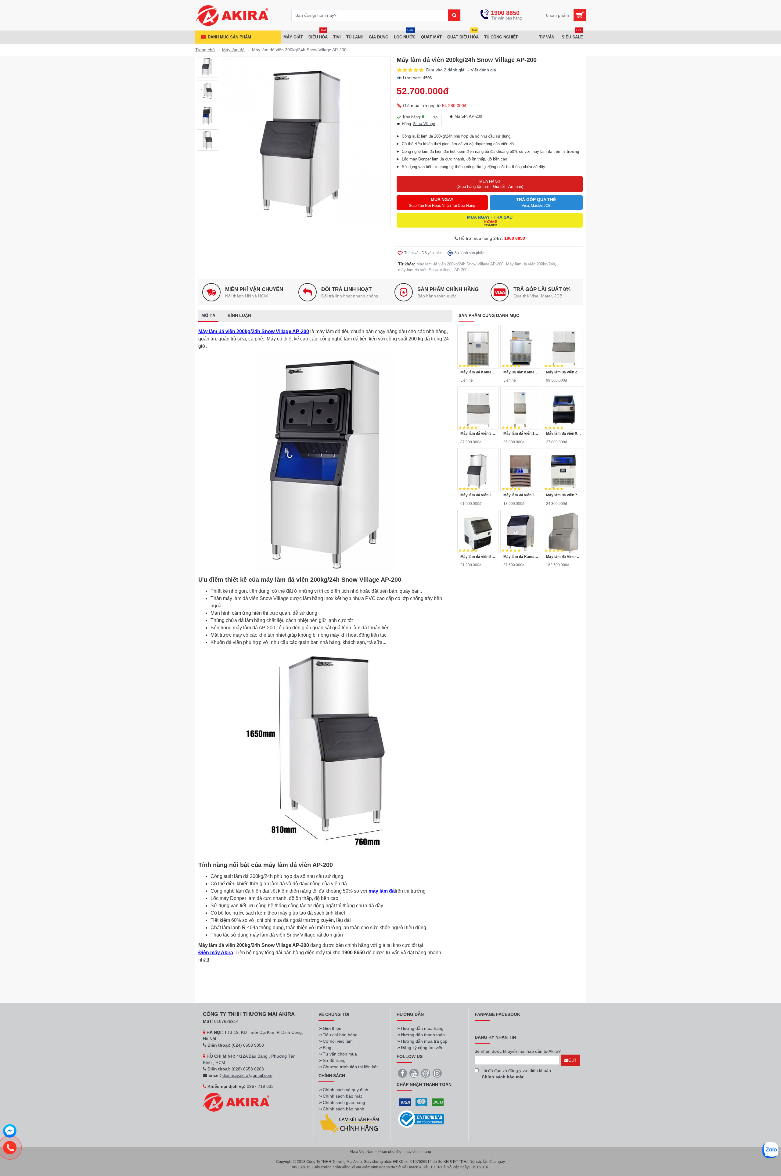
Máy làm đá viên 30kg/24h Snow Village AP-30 (520, 495)
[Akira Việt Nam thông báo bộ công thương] (421, 1119)
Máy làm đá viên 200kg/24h (530, 264)
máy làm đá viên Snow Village (425, 270)
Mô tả (208, 315)
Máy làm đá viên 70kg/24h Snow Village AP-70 (563, 495)
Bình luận (239, 315)
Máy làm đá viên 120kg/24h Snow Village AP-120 (520, 433)
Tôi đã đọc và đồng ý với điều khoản (516, 1073)
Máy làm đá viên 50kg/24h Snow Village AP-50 (477, 557)
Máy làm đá (233, 49)
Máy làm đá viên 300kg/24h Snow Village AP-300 (477, 495)
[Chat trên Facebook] (9, 1131)
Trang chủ (205, 49)
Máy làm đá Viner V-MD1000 (563, 557)
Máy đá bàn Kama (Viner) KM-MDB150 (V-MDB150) (520, 372)
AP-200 (460, 270)
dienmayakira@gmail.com (247, 1075)
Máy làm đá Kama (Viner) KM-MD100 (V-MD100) (520, 557)
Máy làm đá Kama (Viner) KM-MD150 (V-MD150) (477, 372)
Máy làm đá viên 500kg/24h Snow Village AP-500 (477, 433)
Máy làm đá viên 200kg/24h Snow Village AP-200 (459, 264)
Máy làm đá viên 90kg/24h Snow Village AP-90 (563, 433)
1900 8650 (514, 238)
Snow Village (424, 124)
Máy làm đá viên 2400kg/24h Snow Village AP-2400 (563, 372)
